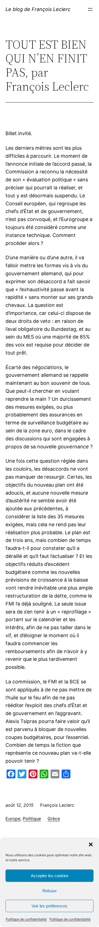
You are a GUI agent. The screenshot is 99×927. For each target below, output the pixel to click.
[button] (91, 844)
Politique (32, 818)
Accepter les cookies (49, 875)
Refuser (49, 890)
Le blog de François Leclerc (38, 9)
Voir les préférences (49, 906)
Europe (13, 818)
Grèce (54, 818)
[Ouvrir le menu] (90, 9)
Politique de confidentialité (26, 919)
